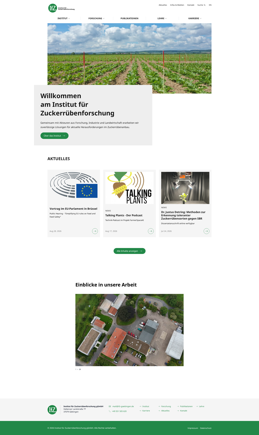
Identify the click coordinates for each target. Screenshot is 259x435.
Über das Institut (52, 135)
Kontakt (190, 5)
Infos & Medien (177, 5)
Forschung (95, 18)
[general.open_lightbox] (180, 362)
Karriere (193, 18)
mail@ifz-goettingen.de (123, 406)
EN (210, 5)
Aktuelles (163, 5)
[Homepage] (61, 8)
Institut (62, 18)
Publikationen (129, 18)
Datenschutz (206, 428)
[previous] (102, 328)
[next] (157, 328)
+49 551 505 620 (119, 411)
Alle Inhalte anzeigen (127, 250)
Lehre (161, 18)
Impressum (193, 428)
